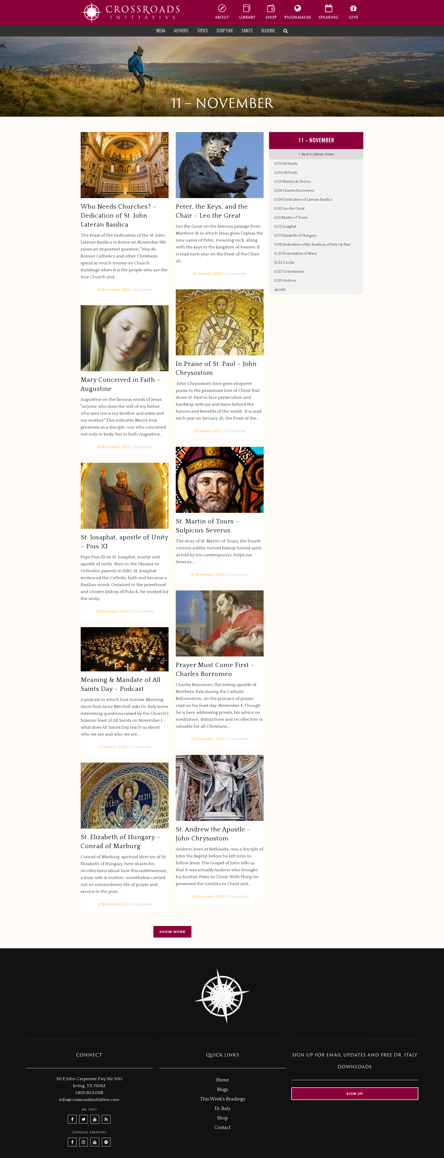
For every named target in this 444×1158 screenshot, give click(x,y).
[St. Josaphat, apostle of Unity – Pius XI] (125, 496)
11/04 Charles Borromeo (294, 191)
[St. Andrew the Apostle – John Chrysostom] (220, 788)
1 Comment (142, 290)
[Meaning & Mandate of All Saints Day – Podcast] (125, 649)
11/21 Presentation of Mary (295, 254)
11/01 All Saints (285, 164)
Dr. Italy (222, 1108)
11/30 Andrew (285, 281)
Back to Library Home (317, 154)
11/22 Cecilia (284, 263)
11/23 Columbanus (289, 272)
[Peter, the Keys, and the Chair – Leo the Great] (220, 165)
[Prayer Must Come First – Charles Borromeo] (220, 623)
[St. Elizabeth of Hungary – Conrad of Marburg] (125, 796)
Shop (222, 1118)
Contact (222, 1127)
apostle (280, 290)
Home (222, 1080)
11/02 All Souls (285, 173)
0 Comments (235, 274)
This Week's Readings (222, 1099)
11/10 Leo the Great (289, 209)
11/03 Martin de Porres (292, 182)
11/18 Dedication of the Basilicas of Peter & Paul (312, 245)
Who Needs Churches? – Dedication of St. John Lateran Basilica (118, 215)
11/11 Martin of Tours (290, 218)
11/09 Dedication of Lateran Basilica (303, 200)
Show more (172, 932)
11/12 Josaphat (285, 227)
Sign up (354, 1093)
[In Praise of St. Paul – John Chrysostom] (220, 322)
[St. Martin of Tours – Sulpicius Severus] (220, 480)
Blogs (222, 1089)
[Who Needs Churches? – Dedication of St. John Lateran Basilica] (125, 165)
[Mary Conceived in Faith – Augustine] (125, 338)
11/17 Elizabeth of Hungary (295, 236)
